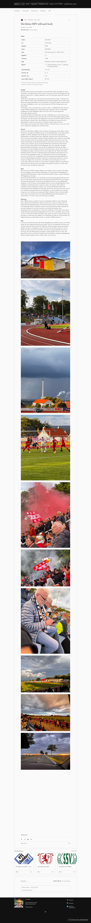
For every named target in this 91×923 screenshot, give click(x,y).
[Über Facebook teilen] (21, 839)
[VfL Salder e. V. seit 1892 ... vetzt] (24, 858)
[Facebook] (67, 900)
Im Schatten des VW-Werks (65, 866)
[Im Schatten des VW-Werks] (67, 858)
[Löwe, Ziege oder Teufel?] (45, 858)
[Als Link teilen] (31, 839)
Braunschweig (26, 10)
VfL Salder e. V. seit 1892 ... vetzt (23, 866)
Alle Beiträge (17, 10)
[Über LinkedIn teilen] (28, 839)
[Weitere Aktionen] (69, 20)
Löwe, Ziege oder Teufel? (43, 866)
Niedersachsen (34, 10)
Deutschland (43, 10)
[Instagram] (67, 903)
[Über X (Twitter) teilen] (24, 839)
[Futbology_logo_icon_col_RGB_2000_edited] (67, 906)
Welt (50, 10)
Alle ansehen (74, 850)
